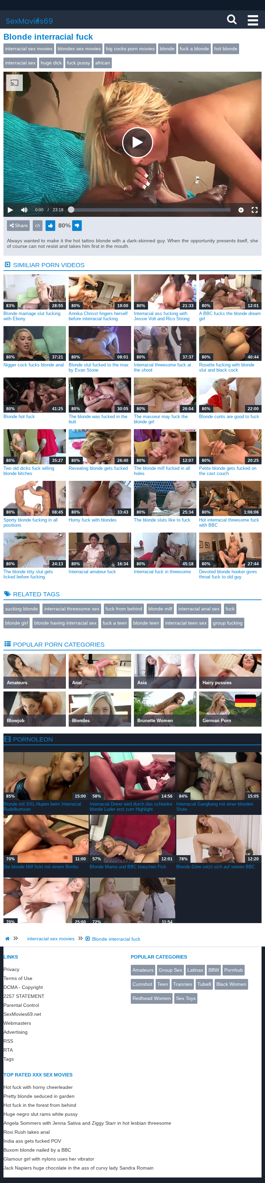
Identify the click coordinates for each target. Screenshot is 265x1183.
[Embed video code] (37, 225)
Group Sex (170, 970)
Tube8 (204, 984)
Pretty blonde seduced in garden (39, 1096)
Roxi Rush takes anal (26, 1132)
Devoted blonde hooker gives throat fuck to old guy (228, 574)
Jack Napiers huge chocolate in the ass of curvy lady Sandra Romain (78, 1168)
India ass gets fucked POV (32, 1141)
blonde (167, 48)
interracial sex (20, 62)
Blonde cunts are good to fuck (229, 416)
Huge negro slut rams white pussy (40, 1114)
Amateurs (143, 970)
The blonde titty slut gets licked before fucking (28, 574)
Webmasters (17, 1023)
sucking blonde (21, 608)
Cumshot (142, 984)
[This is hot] (50, 225)
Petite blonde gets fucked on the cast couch (227, 471)
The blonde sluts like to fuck (162, 520)
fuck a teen (115, 623)
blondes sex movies (79, 48)
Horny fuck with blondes (93, 520)
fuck (230, 608)
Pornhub (233, 970)
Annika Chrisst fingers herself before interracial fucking (98, 316)
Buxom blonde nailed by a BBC (37, 1150)
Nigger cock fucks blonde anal (33, 364)
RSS (8, 1041)
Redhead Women (151, 998)
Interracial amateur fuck (92, 571)
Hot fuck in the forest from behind (39, 1105)
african (102, 62)
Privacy (11, 969)
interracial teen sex (186, 623)
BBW (213, 970)
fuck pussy (78, 62)
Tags (8, 1059)
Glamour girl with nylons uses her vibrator (48, 1159)
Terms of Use (17, 978)
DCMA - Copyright (23, 987)
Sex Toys (186, 998)
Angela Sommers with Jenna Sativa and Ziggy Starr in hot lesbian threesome (87, 1123)
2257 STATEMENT (24, 996)
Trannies (182, 984)
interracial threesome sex (71, 608)
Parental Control (21, 1005)
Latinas (195, 970)
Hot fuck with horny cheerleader (38, 1087)
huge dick (51, 62)
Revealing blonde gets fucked (98, 468)
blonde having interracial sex (65, 623)
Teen (162, 984)
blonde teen (146, 623)
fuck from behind (124, 608)
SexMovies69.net (22, 1014)
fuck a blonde (194, 48)
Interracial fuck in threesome (162, 571)
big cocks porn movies (130, 48)
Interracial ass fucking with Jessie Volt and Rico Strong (161, 316)
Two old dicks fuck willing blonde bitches (28, 471)
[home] (8, 938)
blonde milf (160, 608)
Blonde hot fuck (19, 416)
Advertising (15, 1032)
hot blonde (225, 48)
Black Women (231, 984)
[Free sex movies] (29, 26)
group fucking (228, 623)
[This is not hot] (77, 225)
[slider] (36, 188)
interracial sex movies (28, 48)
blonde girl (16, 623)
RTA (8, 1050)
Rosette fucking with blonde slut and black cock (226, 367)
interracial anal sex (198, 608)
